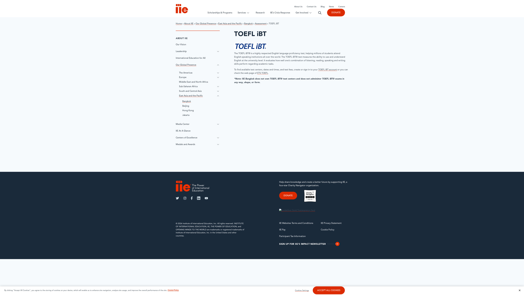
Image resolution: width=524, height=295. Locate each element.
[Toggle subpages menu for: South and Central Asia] (218, 91)
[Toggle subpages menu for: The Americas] (218, 73)
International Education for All (191, 58)
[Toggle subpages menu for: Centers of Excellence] (218, 137)
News (331, 7)
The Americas (185, 73)
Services (242, 13)
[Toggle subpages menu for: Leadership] (218, 51)
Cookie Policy (327, 230)
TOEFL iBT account (327, 70)
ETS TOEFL (262, 73)
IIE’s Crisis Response (280, 13)
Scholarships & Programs (220, 13)
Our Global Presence (206, 24)
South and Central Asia (190, 91)
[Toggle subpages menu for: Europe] (218, 77)
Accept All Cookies (328, 290)
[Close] (520, 290)
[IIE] (192, 186)
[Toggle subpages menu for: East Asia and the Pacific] (218, 96)
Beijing (185, 106)
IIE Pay (282, 230)
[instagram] (184, 198)
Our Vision (181, 45)
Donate (336, 13)
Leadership (181, 51)
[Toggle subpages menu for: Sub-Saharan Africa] (218, 86)
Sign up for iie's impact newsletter (302, 244)
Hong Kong (188, 111)
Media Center (182, 124)
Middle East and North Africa (193, 82)
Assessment (261, 24)
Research (260, 13)
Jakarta (185, 115)
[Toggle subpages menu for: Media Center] (218, 124)
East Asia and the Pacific (230, 24)
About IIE (188, 24)
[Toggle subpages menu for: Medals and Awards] (218, 144)
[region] (262, 290)
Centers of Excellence (186, 138)
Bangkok (248, 24)
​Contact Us (311, 7)
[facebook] (192, 198)
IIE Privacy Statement (331, 223)
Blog (323, 7)
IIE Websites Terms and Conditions (296, 223)
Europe (182, 77)
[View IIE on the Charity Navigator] (310, 196)
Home (179, 24)
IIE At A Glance (183, 131)
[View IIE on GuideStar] (297, 211)
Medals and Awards (185, 144)
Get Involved (302, 13)
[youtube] (206, 198)
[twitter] (177, 198)
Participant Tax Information (292, 236)
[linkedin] (198, 198)
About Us (298, 7)
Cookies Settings (302, 290)
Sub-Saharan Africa (188, 86)
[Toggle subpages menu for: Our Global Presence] (218, 65)
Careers (341, 7)
